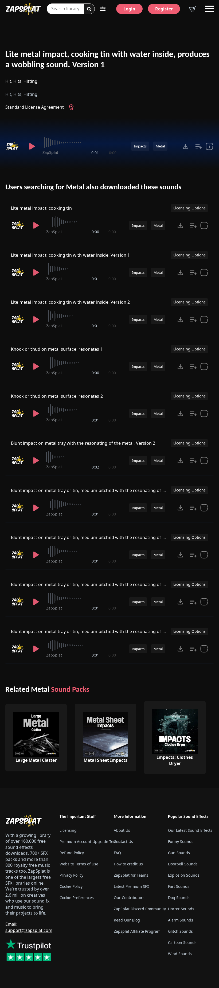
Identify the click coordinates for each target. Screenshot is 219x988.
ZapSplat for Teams (131, 875)
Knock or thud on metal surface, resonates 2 (57, 396)
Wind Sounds (180, 953)
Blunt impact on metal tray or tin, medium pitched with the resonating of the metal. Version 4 (107, 631)
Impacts (140, 146)
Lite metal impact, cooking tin (41, 208)
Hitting (30, 81)
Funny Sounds (180, 841)
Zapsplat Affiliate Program (136, 931)
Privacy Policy (71, 875)
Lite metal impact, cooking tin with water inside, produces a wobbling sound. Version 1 (107, 59)
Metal (160, 146)
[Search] (89, 9)
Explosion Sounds (184, 875)
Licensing (68, 830)
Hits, (17, 81)
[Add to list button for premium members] (199, 146)
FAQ (117, 852)
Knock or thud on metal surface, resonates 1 (57, 349)
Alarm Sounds (180, 920)
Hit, (8, 81)
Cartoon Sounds (182, 942)
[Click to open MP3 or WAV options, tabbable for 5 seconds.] (185, 146)
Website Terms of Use (79, 863)
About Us (122, 830)
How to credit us (128, 863)
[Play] (32, 146)
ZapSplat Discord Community (136, 908)
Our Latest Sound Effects (190, 830)
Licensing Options (189, 207)
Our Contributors (129, 897)
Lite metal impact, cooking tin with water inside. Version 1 (70, 255)
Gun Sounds (179, 852)
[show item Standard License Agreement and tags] (209, 146)
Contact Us (123, 841)
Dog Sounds (179, 897)
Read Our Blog (127, 920)
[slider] (79, 142)
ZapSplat (50, 152)
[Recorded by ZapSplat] (13, 146)
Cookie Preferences (77, 897)
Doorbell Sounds (183, 863)
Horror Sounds (181, 908)
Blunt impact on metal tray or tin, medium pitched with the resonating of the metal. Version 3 (107, 584)
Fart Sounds (178, 886)
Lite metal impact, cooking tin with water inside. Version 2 (70, 302)
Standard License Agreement (34, 107)
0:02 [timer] (95, 467)
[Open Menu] (209, 9)
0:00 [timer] (112, 152)
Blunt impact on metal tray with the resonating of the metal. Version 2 (83, 443)
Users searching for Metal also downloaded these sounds (93, 187)
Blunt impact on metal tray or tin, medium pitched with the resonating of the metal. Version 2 (107, 537)
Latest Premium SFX (131, 886)
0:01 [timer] (95, 152)
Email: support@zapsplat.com (28, 927)
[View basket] (192, 9)
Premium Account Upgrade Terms (82, 841)
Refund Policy (72, 852)
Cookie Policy (71, 886)
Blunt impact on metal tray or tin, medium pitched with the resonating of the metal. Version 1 (107, 490)
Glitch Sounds (180, 931)
